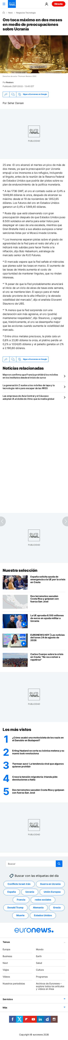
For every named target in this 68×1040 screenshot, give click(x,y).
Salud (39, 963)
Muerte (20, 915)
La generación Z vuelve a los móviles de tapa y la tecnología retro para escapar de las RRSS (28, 387)
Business (7, 956)
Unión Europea (52, 892)
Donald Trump (15, 907)
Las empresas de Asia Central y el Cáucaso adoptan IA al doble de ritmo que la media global (28, 397)
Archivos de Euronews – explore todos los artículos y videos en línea (50, 986)
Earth (39, 956)
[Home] (4, 12)
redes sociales (43, 899)
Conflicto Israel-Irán (19, 884)
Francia (21, 899)
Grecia (57, 907)
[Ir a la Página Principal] (12, 4)
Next (10, 13)
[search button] (59, 863)
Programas (42, 976)
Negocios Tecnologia (26, 13)
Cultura (40, 969)
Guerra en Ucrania (50, 884)
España (11, 892)
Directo (58, 3)
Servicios (8, 999)
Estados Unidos (43, 915)
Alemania (38, 907)
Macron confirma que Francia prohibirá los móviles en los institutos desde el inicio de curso (30, 376)
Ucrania (29, 892)
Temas (6, 942)
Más (5, 1007)
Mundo (39, 949)
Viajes (6, 969)
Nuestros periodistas (14, 983)
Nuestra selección (20, 570)
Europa (6, 949)
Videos (6, 976)
